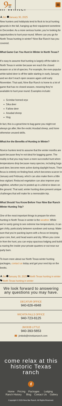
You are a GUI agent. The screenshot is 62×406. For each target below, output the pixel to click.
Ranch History (14, 394)
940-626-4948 (31, 305)
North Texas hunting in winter (44, 276)
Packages (33, 391)
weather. (45, 220)
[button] (58, 4)
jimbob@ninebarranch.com (33, 336)
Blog (28, 394)
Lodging (48, 391)
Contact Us (40, 394)
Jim (4, 17)
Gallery (54, 394)
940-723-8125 (31, 318)
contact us (17, 263)
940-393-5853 (31, 331)
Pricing (21, 391)
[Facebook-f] (31, 384)
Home (11, 391)
